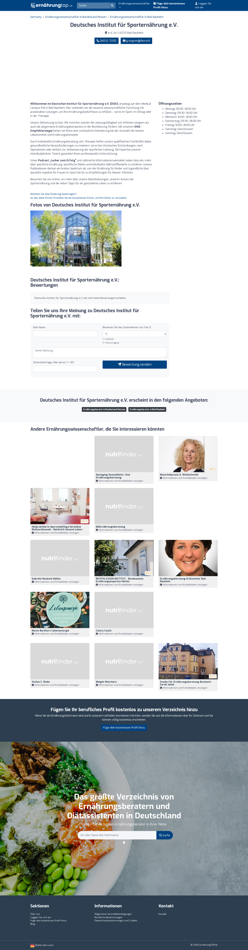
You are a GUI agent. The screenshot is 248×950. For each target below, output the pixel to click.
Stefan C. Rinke (41, 682)
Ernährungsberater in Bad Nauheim (147, 409)
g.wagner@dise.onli (138, 40)
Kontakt (162, 914)
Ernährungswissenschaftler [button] (134, 3)
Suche (166, 835)
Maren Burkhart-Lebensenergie (50, 630)
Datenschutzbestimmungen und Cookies (115, 920)
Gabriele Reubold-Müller (46, 578)
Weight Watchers (106, 682)
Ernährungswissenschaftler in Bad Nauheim (136, 17)
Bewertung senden (136, 364)
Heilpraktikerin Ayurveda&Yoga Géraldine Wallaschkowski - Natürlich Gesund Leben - (58, 528)
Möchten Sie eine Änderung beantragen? (53, 194)
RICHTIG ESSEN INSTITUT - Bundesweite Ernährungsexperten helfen (119, 580)
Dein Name (39, 327)
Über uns (35, 914)
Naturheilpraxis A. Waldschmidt (179, 474)
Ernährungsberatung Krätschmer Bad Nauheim (183, 580)
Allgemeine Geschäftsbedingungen (113, 914)
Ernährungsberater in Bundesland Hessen (104, 409)
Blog (32, 924)
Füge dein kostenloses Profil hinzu (169, 5)
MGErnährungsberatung (110, 526)
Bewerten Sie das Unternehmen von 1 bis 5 (127, 327)
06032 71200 (107, 40)
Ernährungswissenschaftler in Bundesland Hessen (75, 17)
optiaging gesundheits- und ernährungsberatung (113, 476)
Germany (36, 17)
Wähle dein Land (43, 945)
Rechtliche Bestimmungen (108, 917)
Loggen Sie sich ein (203, 5)
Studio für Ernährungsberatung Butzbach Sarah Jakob (185, 683)
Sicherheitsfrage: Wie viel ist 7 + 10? (53, 362)
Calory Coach (104, 630)
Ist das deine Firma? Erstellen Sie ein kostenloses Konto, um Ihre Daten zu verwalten (78, 198)
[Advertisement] (172, 73)
